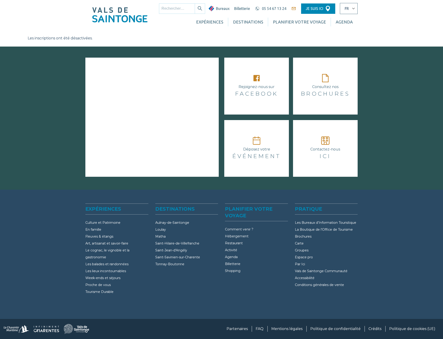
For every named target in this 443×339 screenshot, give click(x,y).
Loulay (160, 229)
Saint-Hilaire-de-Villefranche (177, 243)
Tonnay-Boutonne (169, 264)
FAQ (259, 329)
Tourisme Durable (99, 292)
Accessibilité (304, 278)
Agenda (231, 257)
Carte (299, 243)
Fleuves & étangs (99, 236)
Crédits (374, 329)
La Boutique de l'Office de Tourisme (324, 229)
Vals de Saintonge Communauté (321, 271)
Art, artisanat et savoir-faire (106, 243)
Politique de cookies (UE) (412, 329)
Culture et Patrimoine (102, 223)
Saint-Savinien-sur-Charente (177, 257)
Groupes (301, 250)
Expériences (209, 22)
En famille (93, 229)
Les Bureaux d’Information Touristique (325, 223)
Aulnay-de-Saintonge (172, 223)
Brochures (303, 236)
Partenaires (237, 329)
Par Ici (300, 264)
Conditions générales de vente (319, 285)
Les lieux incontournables (105, 271)
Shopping (232, 271)
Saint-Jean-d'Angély (171, 250)
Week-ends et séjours (102, 278)
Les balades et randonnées (107, 264)
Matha (160, 236)
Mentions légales (286, 329)
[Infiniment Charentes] (46, 329)
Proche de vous (98, 285)
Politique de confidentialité (335, 329)
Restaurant (234, 243)
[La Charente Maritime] (16, 329)
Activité (231, 250)
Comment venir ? (239, 229)
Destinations (248, 22)
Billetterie (242, 8)
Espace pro (304, 257)
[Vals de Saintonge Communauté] (76, 329)
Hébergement (236, 236)
